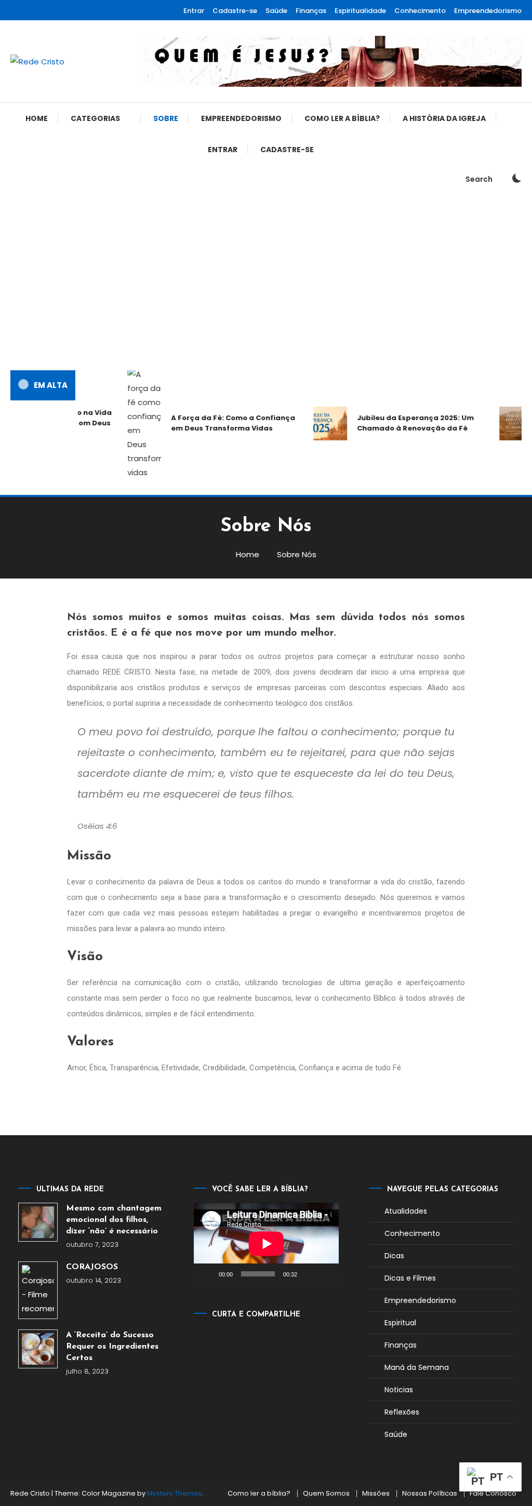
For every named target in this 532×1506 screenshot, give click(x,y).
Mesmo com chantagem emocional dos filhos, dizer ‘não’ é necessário (114, 1219)
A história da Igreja (444, 118)
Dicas (394, 1255)
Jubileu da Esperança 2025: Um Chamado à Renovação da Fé (408, 423)
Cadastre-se (234, 11)
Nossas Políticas (429, 1493)
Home (36, 118)
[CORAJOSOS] (37, 1290)
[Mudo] (308, 1274)
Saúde (276, 11)
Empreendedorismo (488, 11)
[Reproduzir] (207, 1274)
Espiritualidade (360, 11)
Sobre (165, 118)
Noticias (398, 1389)
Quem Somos (326, 1493)
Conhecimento (420, 11)
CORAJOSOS (92, 1267)
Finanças (311, 11)
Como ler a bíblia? (342, 118)
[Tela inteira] (325, 1274)
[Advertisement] (266, 282)
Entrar (193, 11)
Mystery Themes (174, 1493)
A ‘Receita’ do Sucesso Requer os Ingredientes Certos (112, 1346)
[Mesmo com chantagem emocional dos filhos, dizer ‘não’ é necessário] (37, 1222)
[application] (266, 1243)
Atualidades (405, 1211)
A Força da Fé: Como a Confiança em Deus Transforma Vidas (226, 423)
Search (479, 179)
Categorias (95, 118)
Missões (376, 1493)
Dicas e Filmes (410, 1278)
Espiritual (400, 1322)
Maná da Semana (416, 1367)
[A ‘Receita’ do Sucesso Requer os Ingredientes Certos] (37, 1348)
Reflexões (401, 1412)
